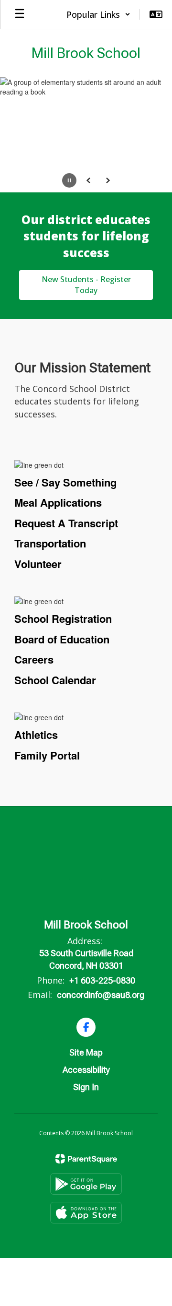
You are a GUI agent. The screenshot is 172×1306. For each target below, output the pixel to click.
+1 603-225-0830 (102, 980)
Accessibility (86, 1070)
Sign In (86, 1087)
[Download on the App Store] (86, 1212)
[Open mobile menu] (19, 14)
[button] (98, 14)
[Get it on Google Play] (86, 1184)
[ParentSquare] (86, 1159)
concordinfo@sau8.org (100, 995)
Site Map (86, 1052)
